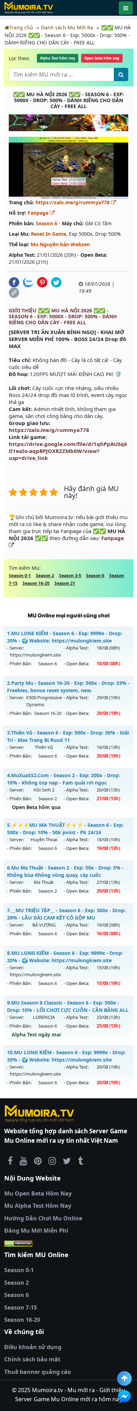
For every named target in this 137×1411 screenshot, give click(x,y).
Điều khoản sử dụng (32, 1347)
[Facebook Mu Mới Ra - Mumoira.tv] (10, 1161)
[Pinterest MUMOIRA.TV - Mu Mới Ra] (37, 1161)
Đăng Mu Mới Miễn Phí (36, 1230)
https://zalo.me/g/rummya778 (73, 202)
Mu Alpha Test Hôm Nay (37, 1206)
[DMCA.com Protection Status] (68, 1243)
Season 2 (45, 576)
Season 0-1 (20, 576)
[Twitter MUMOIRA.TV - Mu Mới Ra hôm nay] (67, 1161)
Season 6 (46, 223)
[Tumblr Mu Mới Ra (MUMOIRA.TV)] (80, 1161)
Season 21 (64, 583)
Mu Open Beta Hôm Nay (38, 1193)
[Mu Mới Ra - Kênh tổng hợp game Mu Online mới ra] (23, 1161)
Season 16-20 (36, 583)
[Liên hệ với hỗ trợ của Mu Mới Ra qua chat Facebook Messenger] (124, 1396)
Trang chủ (21, 27)
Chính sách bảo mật (32, 1359)
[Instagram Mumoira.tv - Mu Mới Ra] (52, 1161)
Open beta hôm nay (101, 58)
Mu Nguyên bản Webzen (60, 244)
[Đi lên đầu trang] (124, 1378)
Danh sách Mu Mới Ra (67, 27)
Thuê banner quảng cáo (37, 1372)
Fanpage (39, 213)
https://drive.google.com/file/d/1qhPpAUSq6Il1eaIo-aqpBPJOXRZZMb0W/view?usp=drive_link (68, 450)
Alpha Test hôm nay (57, 58)
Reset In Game (48, 234)
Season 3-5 (70, 576)
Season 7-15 (20, 1307)
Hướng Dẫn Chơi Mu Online (43, 1218)
